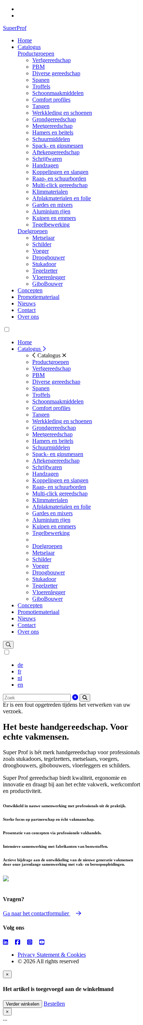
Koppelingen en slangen (60, 172)
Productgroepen (36, 53)
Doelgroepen (33, 231)
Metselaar (43, 238)
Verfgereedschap (51, 60)
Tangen (41, 106)
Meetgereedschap (52, 126)
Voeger (40, 251)
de (20, 665)
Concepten (30, 290)
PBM (38, 67)
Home (25, 40)
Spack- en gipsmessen (57, 146)
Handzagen (45, 165)
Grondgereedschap (54, 119)
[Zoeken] (85, 698)
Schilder (41, 244)
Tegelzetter (45, 270)
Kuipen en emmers (54, 218)
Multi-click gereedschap (60, 185)
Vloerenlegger (48, 277)
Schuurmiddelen (51, 139)
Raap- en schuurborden (59, 178)
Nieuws (27, 303)
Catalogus (29, 47)
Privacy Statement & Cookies (52, 955)
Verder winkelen (22, 1004)
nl (20, 678)
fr (19, 671)
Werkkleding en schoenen (62, 113)
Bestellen (54, 1004)
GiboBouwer (47, 284)
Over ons (28, 317)
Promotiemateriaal (38, 297)
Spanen (41, 80)
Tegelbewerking (51, 224)
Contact (27, 310)
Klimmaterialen (50, 192)
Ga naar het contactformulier (36, 913)
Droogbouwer (48, 257)
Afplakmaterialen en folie (61, 198)
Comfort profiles (51, 99)
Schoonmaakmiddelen (58, 93)
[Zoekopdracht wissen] (75, 697)
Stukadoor (44, 264)
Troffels (41, 86)
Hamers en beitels (52, 132)
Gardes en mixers (52, 205)
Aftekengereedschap (56, 152)
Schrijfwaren (47, 159)
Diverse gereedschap (56, 73)
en (20, 685)
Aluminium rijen (51, 211)
